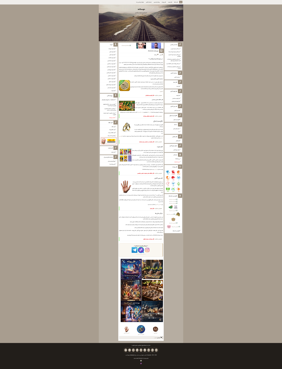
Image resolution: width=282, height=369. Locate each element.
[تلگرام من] (152, 350)
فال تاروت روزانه (112, 49)
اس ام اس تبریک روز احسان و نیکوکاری (175, 55)
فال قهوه (178, 95)
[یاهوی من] (156, 350)
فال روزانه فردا (112, 164)
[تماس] (141, 350)
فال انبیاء (178, 86)
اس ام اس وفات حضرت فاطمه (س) (173, 64)
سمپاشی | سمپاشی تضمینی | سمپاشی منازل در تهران (110, 109)
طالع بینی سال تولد (176, 231)
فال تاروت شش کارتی (111, 73)
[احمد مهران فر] (156, 46)
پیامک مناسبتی (157, 2)
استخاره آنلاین (149, 2)
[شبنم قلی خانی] (126, 46)
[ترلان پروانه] (141, 46)
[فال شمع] (131, 291)
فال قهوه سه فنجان (176, 98)
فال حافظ (176, 2)
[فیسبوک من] (148, 350)
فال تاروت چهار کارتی (111, 67)
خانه (181, 2)
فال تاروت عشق (112, 82)
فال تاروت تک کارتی (111, 61)
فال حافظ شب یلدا (111, 133)
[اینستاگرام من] (144, 350)
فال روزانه (164, 2)
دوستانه (141, 9)
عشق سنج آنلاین (176, 150)
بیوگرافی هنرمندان (111, 161)
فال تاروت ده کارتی (111, 79)
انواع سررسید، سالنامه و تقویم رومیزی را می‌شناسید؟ (109, 105)
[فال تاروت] (152, 270)
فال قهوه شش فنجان (176, 101)
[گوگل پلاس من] (133, 350)
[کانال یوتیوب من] (129, 350)
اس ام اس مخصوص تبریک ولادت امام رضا (174, 67)
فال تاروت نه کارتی (111, 76)
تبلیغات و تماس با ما (140, 2)
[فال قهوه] (152, 291)
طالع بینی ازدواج (177, 119)
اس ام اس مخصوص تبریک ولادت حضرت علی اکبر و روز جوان (174, 60)
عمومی (155, 338)
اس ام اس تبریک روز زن (175, 49)
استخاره (161, 91)
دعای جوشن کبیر (176, 128)
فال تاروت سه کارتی (111, 64)
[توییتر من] (137, 350)
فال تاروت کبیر (112, 52)
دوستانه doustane (153, 50)
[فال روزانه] (131, 270)
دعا (179, 131)
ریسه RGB (178, 159)
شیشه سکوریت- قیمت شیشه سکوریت (109, 114)
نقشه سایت (136, 358)
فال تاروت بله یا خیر (111, 87)
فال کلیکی (178, 141)
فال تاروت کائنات (111, 58)
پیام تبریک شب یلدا (111, 136)
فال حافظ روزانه (140, 112)
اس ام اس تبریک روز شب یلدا (174, 52)
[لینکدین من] (125, 350)
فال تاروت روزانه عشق (110, 85)
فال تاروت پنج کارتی (111, 70)
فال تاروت (170, 2)
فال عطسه (113, 152)
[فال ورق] (131, 312)
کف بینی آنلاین (158, 204)
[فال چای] (152, 312)
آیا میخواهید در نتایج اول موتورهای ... (109, 100)
